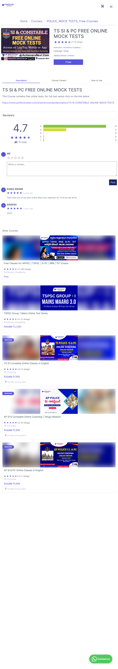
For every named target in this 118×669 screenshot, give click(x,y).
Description (21, 80)
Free (68, 62)
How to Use (96, 80)
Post (113, 182)
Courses (36, 21)
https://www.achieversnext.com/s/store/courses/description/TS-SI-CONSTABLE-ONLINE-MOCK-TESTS (58, 102)
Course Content (59, 80)
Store (23, 21)
